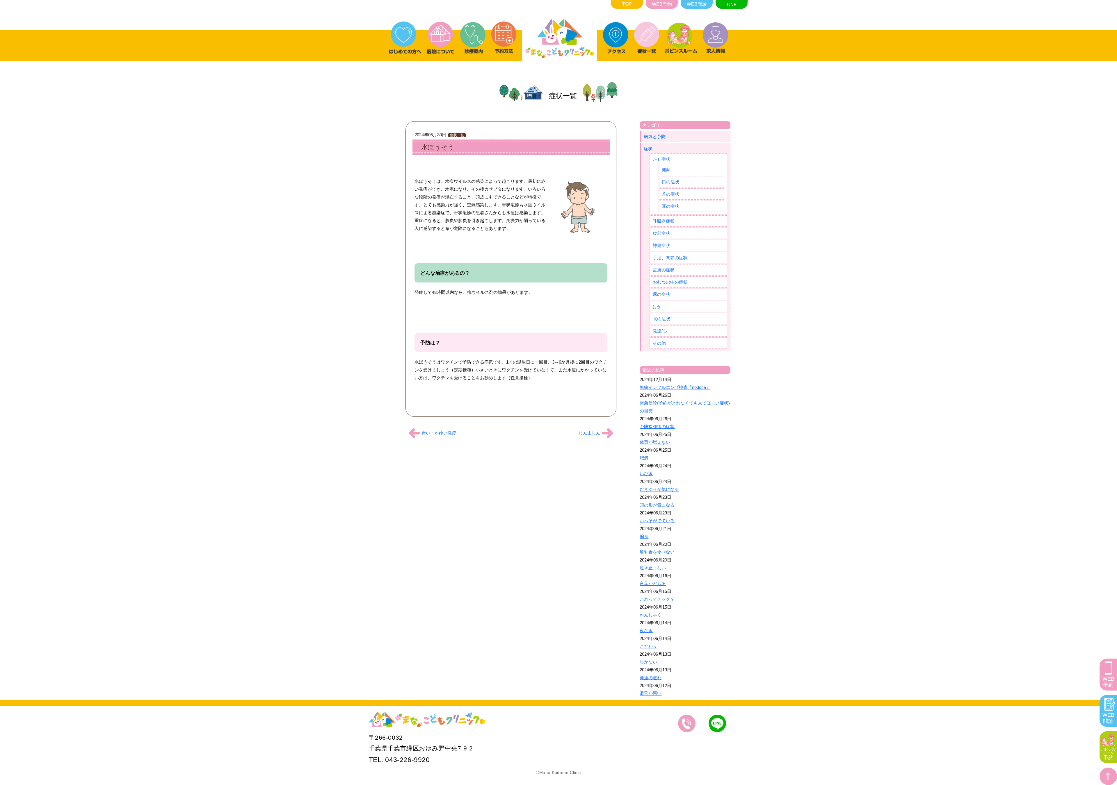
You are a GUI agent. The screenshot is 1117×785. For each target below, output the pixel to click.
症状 (648, 148)
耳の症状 (670, 206)
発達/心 (660, 330)
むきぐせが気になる (659, 489)
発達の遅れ (650, 677)
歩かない (648, 661)
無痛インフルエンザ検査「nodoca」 (675, 387)
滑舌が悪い (650, 693)
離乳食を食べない (657, 552)
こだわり (648, 646)
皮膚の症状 (664, 269)
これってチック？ (657, 599)
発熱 (666, 169)
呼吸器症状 (664, 221)
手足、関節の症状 (670, 257)
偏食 (644, 536)
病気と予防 (655, 136)
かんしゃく (650, 614)
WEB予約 (662, 4)
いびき (646, 473)
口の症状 (670, 181)
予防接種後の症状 (657, 426)
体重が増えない (655, 442)
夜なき (646, 630)
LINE (732, 4)
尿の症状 (661, 294)
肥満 (644, 457)
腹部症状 (661, 233)
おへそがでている (657, 520)
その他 (659, 343)
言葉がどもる (653, 583)
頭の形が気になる (657, 505)
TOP (627, 4)
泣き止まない (653, 567)
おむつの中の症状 (670, 282)
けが (657, 306)
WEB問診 (697, 4)
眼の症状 (661, 318)
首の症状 (670, 194)
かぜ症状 (661, 159)
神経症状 (661, 245)
